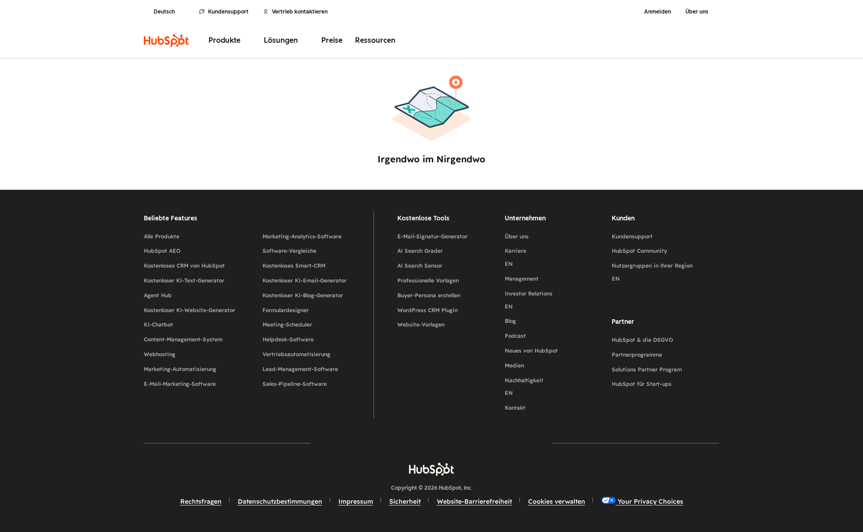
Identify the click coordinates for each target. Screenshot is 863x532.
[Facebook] (353, 443)
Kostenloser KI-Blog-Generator (302, 295)
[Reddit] (483, 443)
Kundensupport (228, 12)
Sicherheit (405, 501)
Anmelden (657, 12)
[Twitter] (431, 443)
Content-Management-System (183, 339)
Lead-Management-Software (300, 369)
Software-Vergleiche (289, 250)
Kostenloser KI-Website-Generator (189, 310)
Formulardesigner (285, 310)
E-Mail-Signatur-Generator (432, 236)
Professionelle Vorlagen (428, 280)
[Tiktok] (510, 443)
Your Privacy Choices (649, 501)
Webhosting (159, 354)
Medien (514, 365)
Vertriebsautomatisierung (296, 354)
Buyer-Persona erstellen (428, 295)
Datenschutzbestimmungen (280, 501)
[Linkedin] (457, 443)
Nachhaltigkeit (524, 387)
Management (521, 278)
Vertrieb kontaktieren (300, 12)
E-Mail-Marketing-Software (180, 383)
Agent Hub (158, 295)
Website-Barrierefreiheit (474, 501)
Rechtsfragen (201, 501)
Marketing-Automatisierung (180, 369)
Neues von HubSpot (531, 350)
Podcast (515, 335)
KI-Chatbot (158, 324)
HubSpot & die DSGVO (642, 339)
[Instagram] (379, 443)
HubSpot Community (639, 250)
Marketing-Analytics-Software (302, 236)
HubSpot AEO (162, 250)
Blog (510, 320)
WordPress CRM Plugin (427, 310)
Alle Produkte (161, 236)
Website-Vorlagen (421, 324)
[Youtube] (405, 443)
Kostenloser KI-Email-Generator (304, 280)
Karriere (515, 257)
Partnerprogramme (637, 354)
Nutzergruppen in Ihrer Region (652, 272)
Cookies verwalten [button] (556, 501)
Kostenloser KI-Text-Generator (184, 280)
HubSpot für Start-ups (642, 383)
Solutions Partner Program (647, 369)
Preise (332, 40)
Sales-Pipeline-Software (294, 383)
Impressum (355, 501)
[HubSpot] (166, 40)
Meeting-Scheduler (287, 324)
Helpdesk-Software (288, 339)
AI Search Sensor (419, 265)
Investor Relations (528, 300)
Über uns (517, 236)
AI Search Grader (420, 250)
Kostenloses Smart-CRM (293, 265)
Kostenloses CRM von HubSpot (184, 265)
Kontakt (515, 407)
